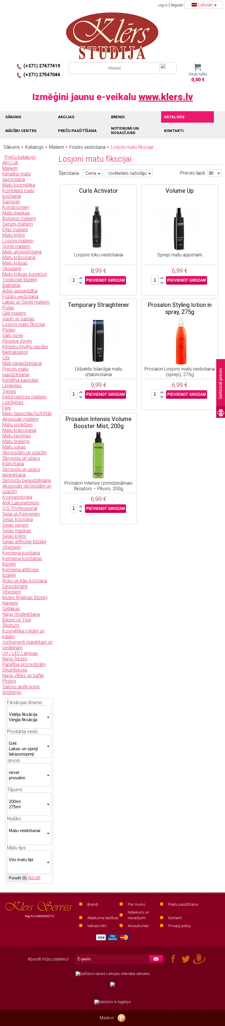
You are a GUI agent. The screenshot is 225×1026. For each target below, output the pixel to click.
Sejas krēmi (14, 536)
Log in (163, 5)
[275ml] (27, 806)
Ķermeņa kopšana (21, 553)
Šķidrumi (10, 625)
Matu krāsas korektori (24, 274)
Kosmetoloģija (17, 497)
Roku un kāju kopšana (24, 581)
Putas (8, 307)
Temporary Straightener (98, 304)
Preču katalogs (20, 157)
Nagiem (10, 603)
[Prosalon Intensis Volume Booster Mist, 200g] (98, 455)
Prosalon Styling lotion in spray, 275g (180, 308)
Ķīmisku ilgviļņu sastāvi (25, 346)
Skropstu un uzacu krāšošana (21, 460)
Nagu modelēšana (21, 614)
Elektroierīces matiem (24, 397)
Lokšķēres (12, 402)
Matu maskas (16, 213)
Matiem (10, 168)
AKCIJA (10, 162)
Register (177, 5)
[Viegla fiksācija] (27, 719)
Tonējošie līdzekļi (19, 280)
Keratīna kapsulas (20, 380)
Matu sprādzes (17, 424)
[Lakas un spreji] (27, 748)
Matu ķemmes (16, 436)
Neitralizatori (15, 352)
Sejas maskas (16, 530)
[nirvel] (27, 772)
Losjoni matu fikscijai (23, 324)
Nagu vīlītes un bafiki (23, 675)
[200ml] (27, 801)
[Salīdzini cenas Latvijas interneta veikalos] (112, 973)
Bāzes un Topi (16, 620)
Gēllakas (11, 608)
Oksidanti (11, 268)
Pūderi (8, 330)
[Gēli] (27, 743)
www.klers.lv (166, 96)
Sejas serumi (15, 525)
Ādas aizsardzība (20, 291)
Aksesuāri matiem (20, 419)
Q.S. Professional (19, 508)
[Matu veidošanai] (27, 830)
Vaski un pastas (18, 319)
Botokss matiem (19, 218)
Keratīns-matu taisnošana (16, 176)
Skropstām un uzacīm (24, 452)
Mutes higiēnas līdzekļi (24, 597)
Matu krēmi (13, 235)
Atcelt (34, 877)
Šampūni (11, 201)
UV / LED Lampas (20, 653)
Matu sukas (14, 447)
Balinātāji (11, 285)
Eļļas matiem (15, 229)
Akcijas (66, 117)
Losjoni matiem (17, 241)
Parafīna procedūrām (24, 664)
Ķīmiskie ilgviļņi (17, 341)
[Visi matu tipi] (27, 859)
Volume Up (180, 190)
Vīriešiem (11, 547)
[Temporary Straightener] (98, 341)
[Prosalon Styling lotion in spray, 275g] (180, 341)
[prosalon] (27, 777)
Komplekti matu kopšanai (18, 193)
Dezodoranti (15, 586)
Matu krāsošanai (19, 430)
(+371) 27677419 (41, 66)
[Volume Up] (180, 227)
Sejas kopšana (17, 519)
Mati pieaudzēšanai (22, 363)
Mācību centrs (21, 131)
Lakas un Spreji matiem (26, 302)
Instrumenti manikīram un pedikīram (27, 644)
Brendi (92, 904)
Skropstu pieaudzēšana (26, 480)
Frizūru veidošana (20, 296)
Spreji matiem (16, 246)
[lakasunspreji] (27, 754)
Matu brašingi (16, 441)
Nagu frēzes (14, 659)
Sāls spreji (12, 335)
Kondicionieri (15, 207)
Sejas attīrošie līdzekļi (24, 542)
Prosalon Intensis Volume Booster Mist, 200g (98, 422)
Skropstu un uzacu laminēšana (21, 472)
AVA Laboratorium (20, 503)
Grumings (11, 692)
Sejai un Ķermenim (21, 514)
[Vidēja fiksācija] (27, 714)
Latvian (205, 5)
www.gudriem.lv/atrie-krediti (112, 988)
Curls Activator (98, 190)
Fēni (6, 408)
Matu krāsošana (18, 257)
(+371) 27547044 (41, 74)
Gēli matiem (14, 313)
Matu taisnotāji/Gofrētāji (27, 413)
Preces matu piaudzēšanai (15, 371)
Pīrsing (9, 681)
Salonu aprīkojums (21, 686)
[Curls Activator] (98, 227)
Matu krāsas (15, 263)
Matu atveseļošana (22, 252)
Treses (9, 391)
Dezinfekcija (14, 670)
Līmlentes (12, 385)
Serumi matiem (17, 224)
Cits (6, 358)
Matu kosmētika (18, 185)
